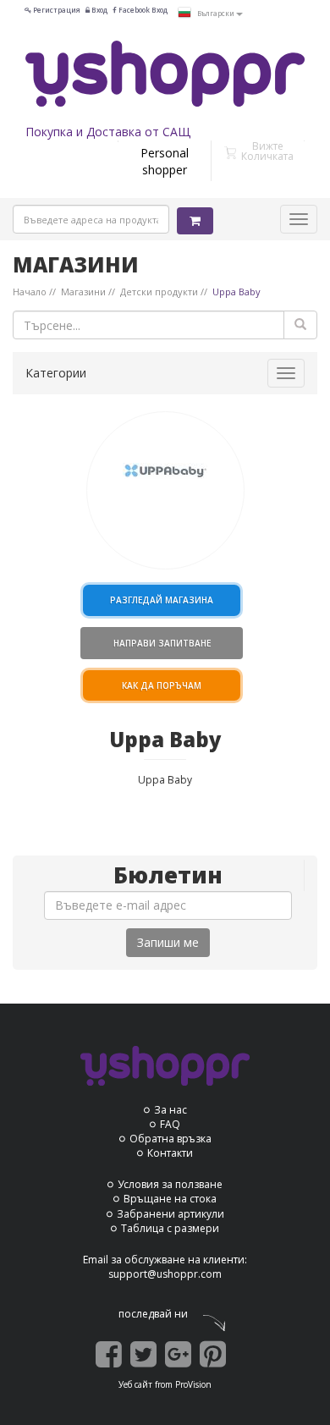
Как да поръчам (161, 685)
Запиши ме (168, 942)
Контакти (170, 1153)
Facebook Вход (142, 9)
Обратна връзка (170, 1138)
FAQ (170, 1124)
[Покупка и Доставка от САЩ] (165, 74)
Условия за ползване (170, 1184)
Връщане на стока (170, 1198)
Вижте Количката (267, 151)
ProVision (193, 1384)
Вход (98, 9)
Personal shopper (164, 161)
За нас (170, 1110)
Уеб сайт (135, 1384)
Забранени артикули (170, 1214)
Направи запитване (162, 643)
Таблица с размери (170, 1228)
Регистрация (55, 9)
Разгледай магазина (161, 600)
